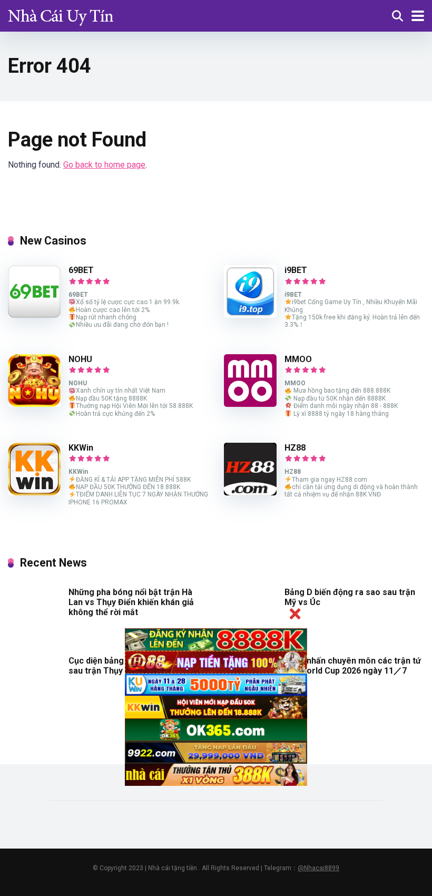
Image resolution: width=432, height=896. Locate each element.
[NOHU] (34, 404)
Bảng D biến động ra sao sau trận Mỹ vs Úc (349, 597)
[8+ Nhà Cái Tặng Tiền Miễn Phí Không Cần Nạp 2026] (60, 14)
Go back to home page (104, 165)
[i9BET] (250, 315)
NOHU (80, 359)
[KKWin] (34, 493)
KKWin (80, 448)
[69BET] (34, 315)
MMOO (298, 359)
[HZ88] (250, 493)
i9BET (295, 270)
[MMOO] (250, 404)
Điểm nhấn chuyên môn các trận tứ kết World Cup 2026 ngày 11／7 (352, 666)
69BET (81, 270)
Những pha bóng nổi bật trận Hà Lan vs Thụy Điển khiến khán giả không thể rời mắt (131, 602)
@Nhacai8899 (318, 868)
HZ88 (295, 448)
